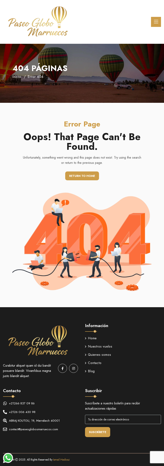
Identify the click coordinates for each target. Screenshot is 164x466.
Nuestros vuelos (100, 346)
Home (92, 338)
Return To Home (82, 176)
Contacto (94, 363)
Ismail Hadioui (61, 460)
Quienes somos (99, 354)
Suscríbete (97, 432)
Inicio (16, 76)
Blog (91, 371)
